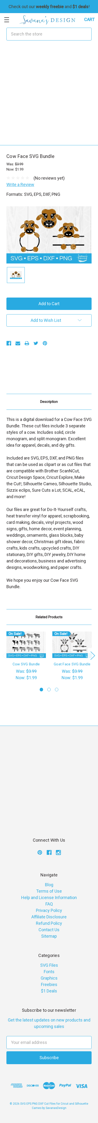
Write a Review (20, 184)
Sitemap (49, 936)
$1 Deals (49, 990)
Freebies (49, 984)
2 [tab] (49, 689)
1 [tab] (41, 689)
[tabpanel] (26, 656)
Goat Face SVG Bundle (72, 664)
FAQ (49, 903)
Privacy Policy (49, 910)
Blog (49, 884)
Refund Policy (49, 923)
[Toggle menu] (6, 19)
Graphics (49, 978)
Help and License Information (49, 897)
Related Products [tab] (49, 617)
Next (92, 655)
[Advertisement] (49, 96)
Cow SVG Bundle (26, 664)
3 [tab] (57, 689)
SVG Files (49, 965)
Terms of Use (49, 891)
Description (49, 402)
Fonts (49, 971)
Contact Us (49, 929)
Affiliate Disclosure (49, 916)
